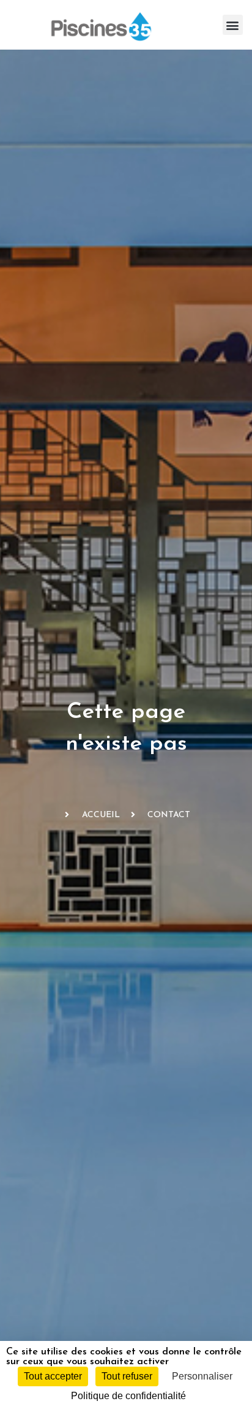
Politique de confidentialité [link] (128, 1396)
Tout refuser (127, 1376)
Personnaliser (202, 1376)
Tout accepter (53, 1376)
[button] (233, 25)
